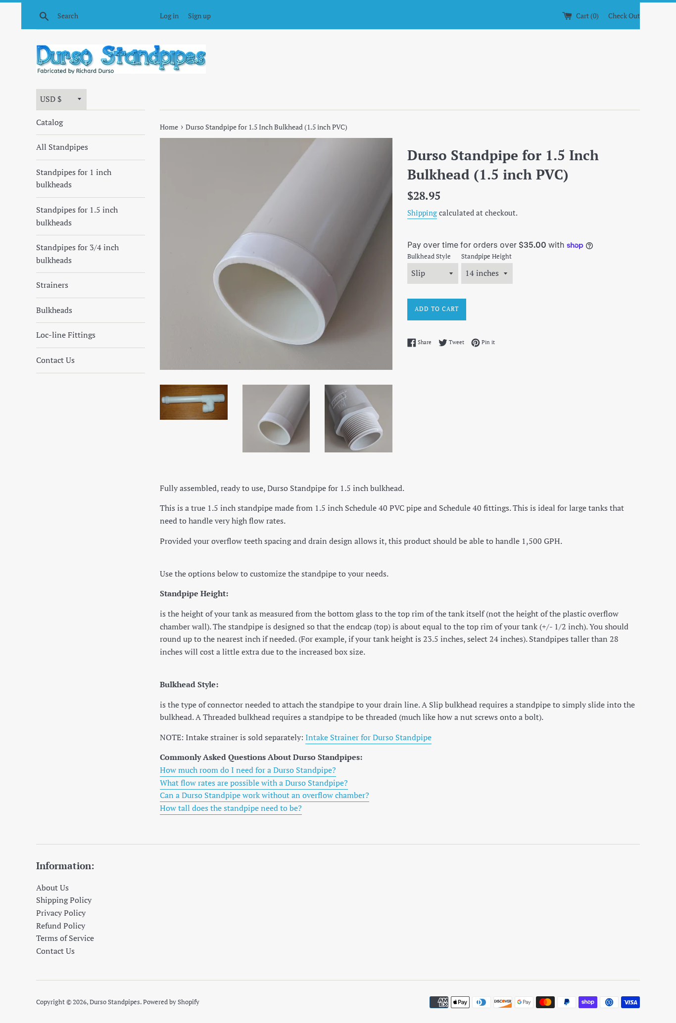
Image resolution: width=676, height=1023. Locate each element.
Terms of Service (65, 938)
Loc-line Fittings (66, 334)
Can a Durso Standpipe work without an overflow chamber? (264, 795)
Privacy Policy (61, 912)
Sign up (199, 15)
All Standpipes (62, 146)
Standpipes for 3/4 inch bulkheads (77, 254)
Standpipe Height (486, 256)
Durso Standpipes (115, 1002)
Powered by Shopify (171, 1002)
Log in (169, 15)
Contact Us (55, 360)
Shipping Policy (64, 899)
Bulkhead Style (429, 256)
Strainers (52, 284)
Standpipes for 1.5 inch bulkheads (77, 216)
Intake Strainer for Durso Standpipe (368, 737)
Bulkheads (54, 310)
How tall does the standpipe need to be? (231, 807)
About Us (52, 887)
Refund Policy (60, 925)
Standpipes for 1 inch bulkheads (73, 178)
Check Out (624, 15)
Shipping (422, 213)
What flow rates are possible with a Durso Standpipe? (254, 782)
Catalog (49, 122)
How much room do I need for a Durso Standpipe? (248, 769)
